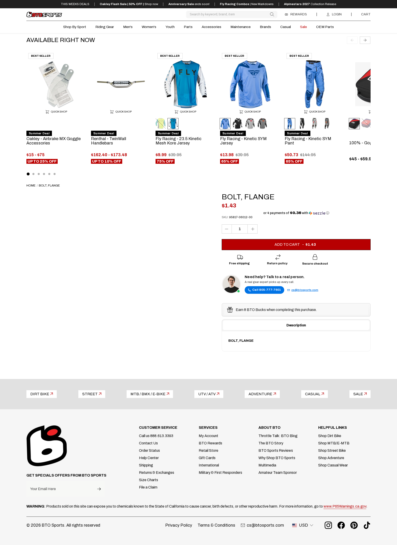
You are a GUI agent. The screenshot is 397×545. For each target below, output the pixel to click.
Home (31, 185)
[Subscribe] (99, 489)
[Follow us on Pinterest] (354, 525)
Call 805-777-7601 (266, 289)
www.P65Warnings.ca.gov (344, 506)
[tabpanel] (296, 341)
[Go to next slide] (365, 40)
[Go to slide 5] (49, 174)
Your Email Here (43, 489)
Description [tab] (296, 325)
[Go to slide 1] (28, 174)
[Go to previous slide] (352, 40)
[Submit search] (272, 14)
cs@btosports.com (304, 290)
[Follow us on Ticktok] (367, 525)
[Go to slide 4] (44, 174)
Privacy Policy (178, 525)
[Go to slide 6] (54, 174)
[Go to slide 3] (38, 174)
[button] (296, 213)
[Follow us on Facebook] (341, 525)
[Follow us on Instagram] (328, 525)
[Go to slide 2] (33, 174)
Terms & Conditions (216, 525)
